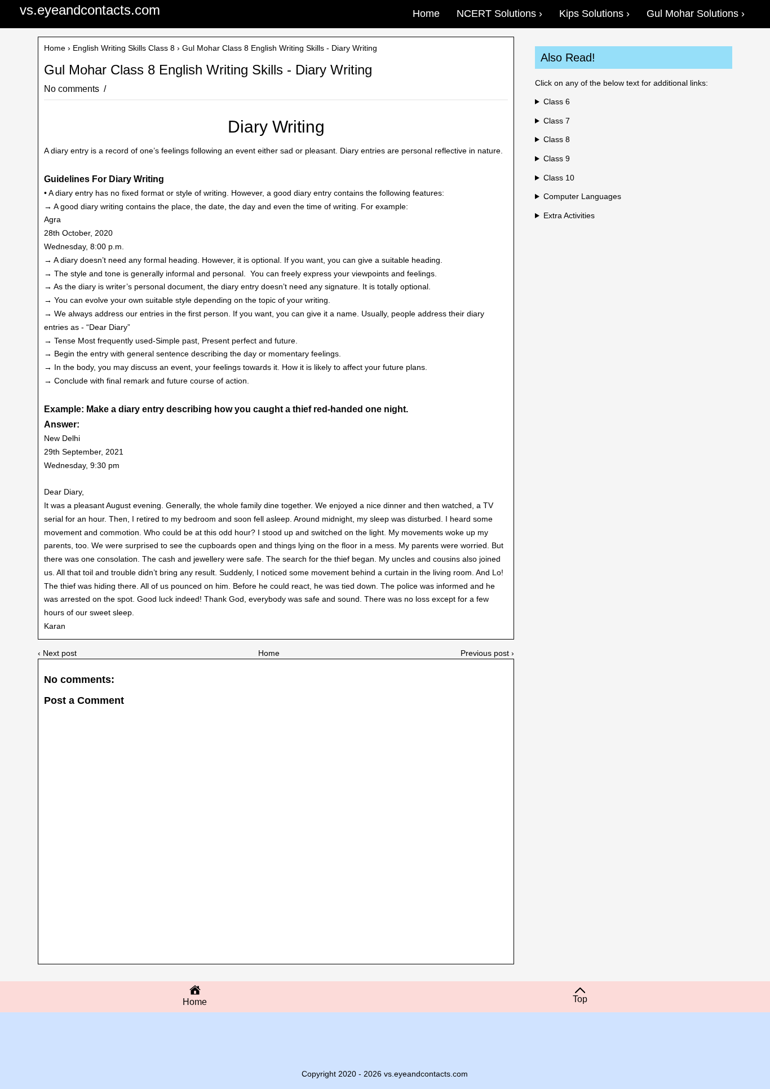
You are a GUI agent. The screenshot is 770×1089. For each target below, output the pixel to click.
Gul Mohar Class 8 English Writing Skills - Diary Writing (208, 70)
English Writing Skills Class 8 (124, 47)
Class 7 (556, 120)
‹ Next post (57, 653)
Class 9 (556, 158)
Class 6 (556, 101)
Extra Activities (569, 215)
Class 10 (558, 177)
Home (54, 47)
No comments (72, 89)
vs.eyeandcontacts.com (90, 9)
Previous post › (487, 653)
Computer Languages (582, 196)
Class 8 (556, 139)
